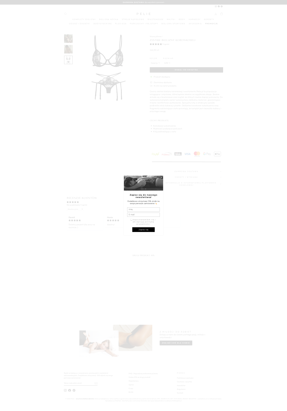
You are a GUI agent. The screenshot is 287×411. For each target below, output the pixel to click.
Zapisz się (143, 229)
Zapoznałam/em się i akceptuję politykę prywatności (144, 222)
